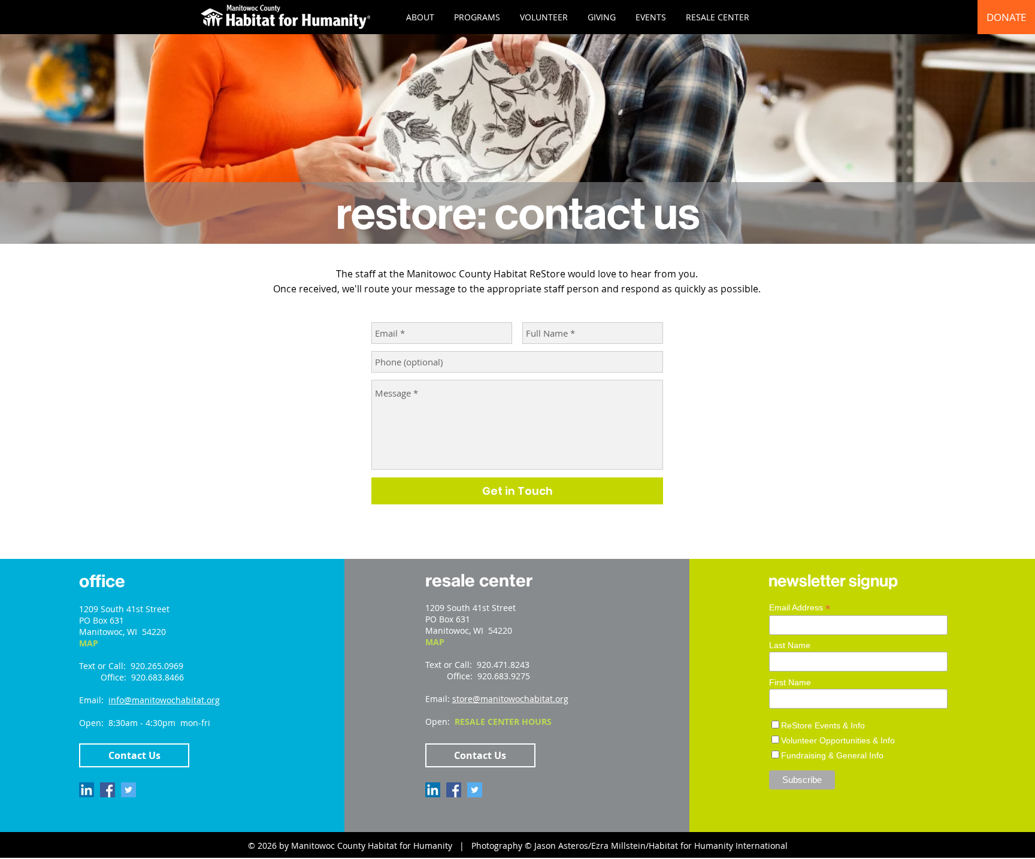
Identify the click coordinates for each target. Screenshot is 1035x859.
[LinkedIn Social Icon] (86, 789)
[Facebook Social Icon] (107, 789)
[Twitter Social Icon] (128, 789)
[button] (420, 17)
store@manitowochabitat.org (510, 698)
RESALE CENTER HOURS (503, 721)
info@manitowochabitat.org (164, 700)
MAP (88, 643)
